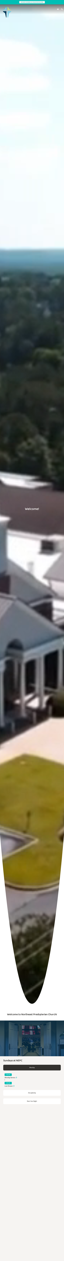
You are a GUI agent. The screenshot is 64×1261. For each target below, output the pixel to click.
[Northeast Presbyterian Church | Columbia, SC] (7, 8)
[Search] (62, 9)
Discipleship (32, 1093)
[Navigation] (58, 9)
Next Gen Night (32, 1101)
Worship (32, 1067)
